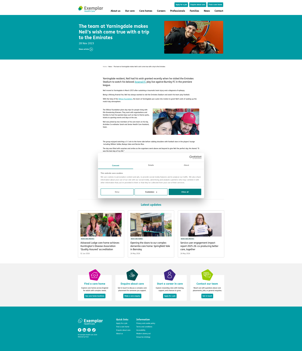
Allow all (185, 192)
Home (105, 66)
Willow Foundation (125, 99)
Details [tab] (151, 165)
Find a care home (215, 5)
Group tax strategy (143, 337)
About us (119, 334)
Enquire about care (197, 5)
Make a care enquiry (132, 296)
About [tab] (186, 165)
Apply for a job (181, 5)
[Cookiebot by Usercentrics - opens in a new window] (191, 157)
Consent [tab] (115, 165)
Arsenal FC (140, 82)
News (207, 11)
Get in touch (207, 296)
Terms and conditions (144, 327)
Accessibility (140, 330)
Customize (149, 192)
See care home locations (94, 296)
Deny (117, 192)
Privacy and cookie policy (145, 323)
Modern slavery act (143, 334)
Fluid (86, 337)
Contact (219, 11)
